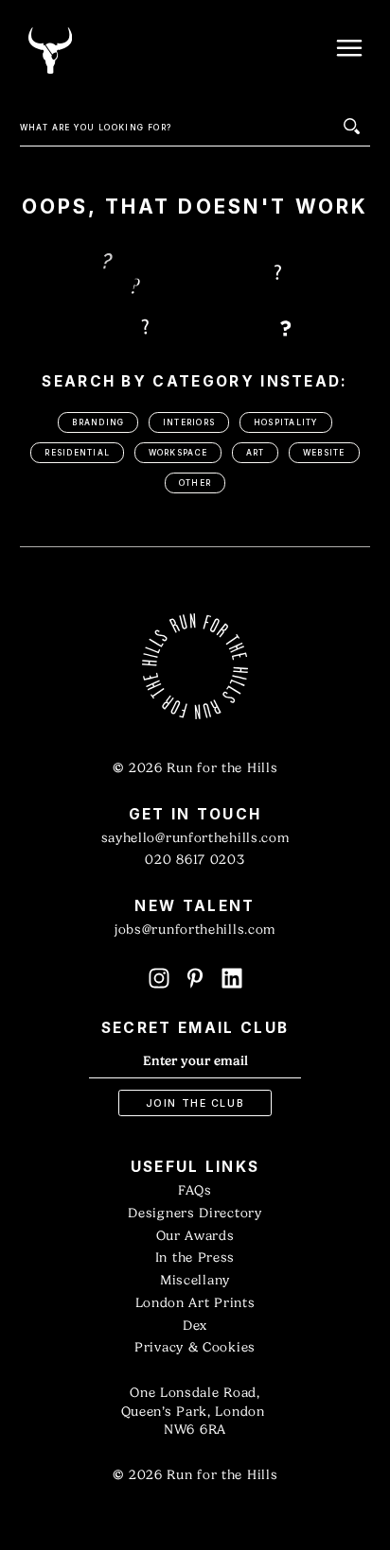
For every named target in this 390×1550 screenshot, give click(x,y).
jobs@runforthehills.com (195, 929)
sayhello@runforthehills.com (195, 838)
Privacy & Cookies (195, 1347)
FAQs (195, 1190)
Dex (195, 1325)
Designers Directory (194, 1213)
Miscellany (195, 1280)
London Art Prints (195, 1303)
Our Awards (195, 1236)
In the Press (195, 1257)
